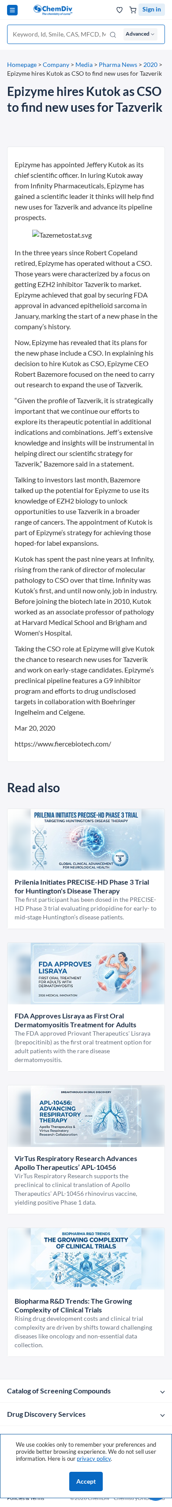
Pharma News (118, 64)
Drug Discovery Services (46, 1414)
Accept (86, 1481)
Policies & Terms (25, 1498)
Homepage (22, 64)
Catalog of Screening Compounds (59, 1390)
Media (84, 64)
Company (56, 64)
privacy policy (94, 1458)
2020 (150, 64)
